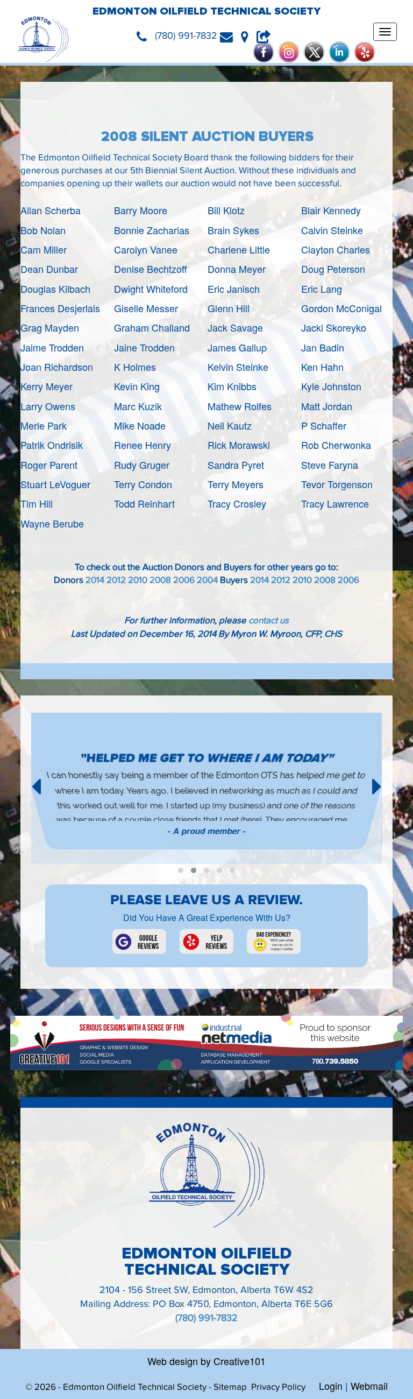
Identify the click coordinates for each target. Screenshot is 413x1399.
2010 (137, 580)
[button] (180, 870)
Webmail (369, 1386)
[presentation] (36, 784)
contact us (268, 620)
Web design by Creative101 (206, 1361)
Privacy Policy (278, 1387)
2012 (116, 580)
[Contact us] (230, 35)
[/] (43, 39)
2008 (160, 580)
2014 (95, 580)
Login (331, 1386)
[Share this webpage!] (266, 35)
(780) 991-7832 (206, 1318)
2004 (207, 580)
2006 (184, 580)
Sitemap (230, 1387)
